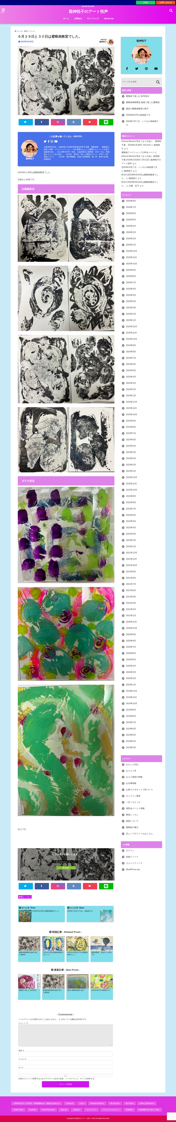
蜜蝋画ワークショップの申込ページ (137, 152)
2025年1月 (131, 320)
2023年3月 (131, 458)
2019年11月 (131, 697)
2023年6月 (131, 439)
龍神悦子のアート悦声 (88, 11)
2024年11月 (131, 333)
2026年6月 (131, 213)
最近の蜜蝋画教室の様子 (137, 109)
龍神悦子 (103, 42)
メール (22, 1059)
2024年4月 (131, 377)
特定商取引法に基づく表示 (149, 1110)
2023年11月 (131, 408)
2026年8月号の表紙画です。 (139, 115)
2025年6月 (131, 289)
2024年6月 (131, 364)
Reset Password (48, 1110)
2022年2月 (131, 540)
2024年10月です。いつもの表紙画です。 (140, 167)
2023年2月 (131, 465)
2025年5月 (131, 295)
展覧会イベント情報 (135, 808)
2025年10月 (131, 264)
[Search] (158, 82)
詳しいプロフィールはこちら (139, 834)
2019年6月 (131, 729)
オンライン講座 (133, 796)
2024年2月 (131, 389)
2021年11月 (131, 559)
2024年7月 (131, 358)
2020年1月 (131, 685)
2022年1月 (131, 546)
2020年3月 (131, 672)
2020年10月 (131, 628)
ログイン (130, 850)
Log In (82, 1103)
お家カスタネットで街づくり (139, 789)
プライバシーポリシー (111, 1110)
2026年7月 (131, 207)
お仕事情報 (131, 783)
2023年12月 (131, 402)
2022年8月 (131, 502)
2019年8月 (131, 716)
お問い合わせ (166, 2)
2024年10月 (131, 339)
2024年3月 (131, 383)
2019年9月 (131, 710)
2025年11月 (131, 257)
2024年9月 (131, 345)
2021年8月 (131, 578)
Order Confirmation (147, 1103)
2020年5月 (131, 659)
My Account (114, 1103)
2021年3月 (131, 603)
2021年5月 (131, 597)
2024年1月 (131, 395)
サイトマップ (93, 18)
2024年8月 (131, 352)
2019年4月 (131, 741)
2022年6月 (131, 515)
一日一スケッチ (133, 802)
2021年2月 (131, 609)
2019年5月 (131, 735)
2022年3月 (131, 534)
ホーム (66, 18)
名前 (21, 1051)
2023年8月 (131, 427)
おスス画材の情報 (134, 777)
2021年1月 (131, 615)
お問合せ (78, 18)
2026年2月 (131, 238)
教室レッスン (25, 897)
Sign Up (64, 1110)
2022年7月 (131, 509)
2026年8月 (131, 201)
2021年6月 (131, 590)
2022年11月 (131, 484)
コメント (23, 1023)
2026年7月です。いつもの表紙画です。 (142, 123)
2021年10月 (131, 565)
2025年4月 (131, 301)
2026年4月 (131, 226)
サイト (21, 1067)
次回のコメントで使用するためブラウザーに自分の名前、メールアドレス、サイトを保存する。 (57, 1079)
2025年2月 (131, 314)
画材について (132, 821)
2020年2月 (131, 678)
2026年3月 (131, 232)
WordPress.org (133, 869)
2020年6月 (131, 653)
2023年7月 (131, 433)
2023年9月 (131, 421)
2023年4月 (131, 452)
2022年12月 (131, 477)
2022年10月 (131, 490)
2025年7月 (131, 282)
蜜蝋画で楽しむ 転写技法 (137, 96)
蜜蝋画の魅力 (132, 827)
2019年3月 (131, 747)
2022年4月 (131, 527)
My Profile (129, 1103)
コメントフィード (134, 863)
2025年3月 (131, 307)
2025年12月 (131, 251)
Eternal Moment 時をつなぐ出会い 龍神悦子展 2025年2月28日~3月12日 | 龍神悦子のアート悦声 (141, 160)
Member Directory (97, 1103)
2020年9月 (131, 634)
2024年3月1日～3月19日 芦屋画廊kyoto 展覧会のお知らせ (37, 1103)
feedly (66, 868)
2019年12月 (131, 691)
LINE (145, 2)
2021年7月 (131, 584)
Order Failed (18, 1110)
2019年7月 (131, 722)
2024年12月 (131, 326)
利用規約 (129, 1110)
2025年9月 (131, 270)
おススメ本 (131, 771)
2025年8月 (131, 276)
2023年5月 (131, 446)
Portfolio (33, 1110)
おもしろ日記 (132, 764)
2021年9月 (131, 571)
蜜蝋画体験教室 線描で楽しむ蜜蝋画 (143, 102)
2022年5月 (131, 521)
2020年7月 (131, 647)
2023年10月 (131, 414)
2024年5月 (131, 370)
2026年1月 (131, 245)
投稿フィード (132, 857)
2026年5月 (131, 220)
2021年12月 (131, 553)
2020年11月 (131, 622)
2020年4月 (131, 666)
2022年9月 (131, 496)
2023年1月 (131, 471)
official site (109, 18)
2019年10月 (131, 703)
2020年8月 (131, 641)
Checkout (69, 1103)
